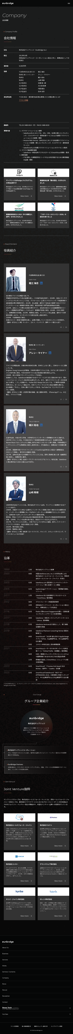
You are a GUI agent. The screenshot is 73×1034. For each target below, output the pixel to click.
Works (4, 966)
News (4, 984)
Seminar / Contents (8, 972)
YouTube (36, 1014)
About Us (5, 947)
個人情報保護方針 (26, 1026)
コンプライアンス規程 (56, 1026)
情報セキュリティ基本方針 (41, 1026)
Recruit (4, 990)
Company (5, 978)
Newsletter (6, 996)
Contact (5, 1002)
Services (5, 960)
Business (5, 954)
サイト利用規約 (15, 1026)
